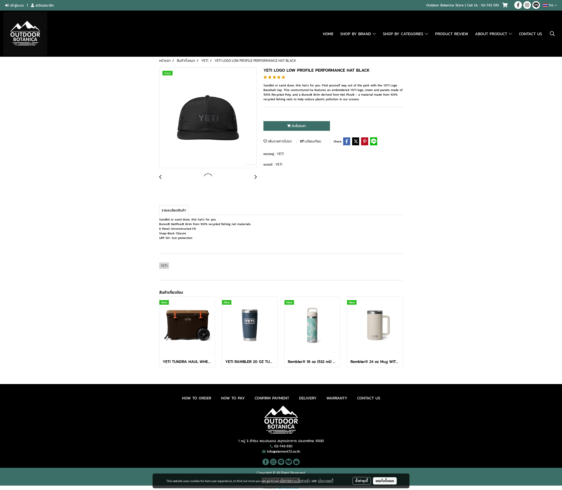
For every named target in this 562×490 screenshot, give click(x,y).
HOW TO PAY (233, 398)
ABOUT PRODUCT (492, 34)
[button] (552, 33)
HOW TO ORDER (196, 398)
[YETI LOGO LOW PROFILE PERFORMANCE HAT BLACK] (208, 118)
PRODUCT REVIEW (451, 34)
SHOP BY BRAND (356, 34)
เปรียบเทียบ (312, 141)
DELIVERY (308, 398)
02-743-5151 (283, 446)
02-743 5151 (490, 5)
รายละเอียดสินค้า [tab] (174, 210)
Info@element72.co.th (283, 451)
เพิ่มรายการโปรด (279, 141)
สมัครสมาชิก (44, 5)
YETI (280, 153)
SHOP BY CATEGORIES (404, 34)
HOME (328, 34)
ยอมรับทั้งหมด (385, 481)
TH (551, 5)
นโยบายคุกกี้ (325, 481)
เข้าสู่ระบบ (16, 5)
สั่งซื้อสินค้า (298, 126)
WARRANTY (336, 398)
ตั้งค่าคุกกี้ (361, 481)
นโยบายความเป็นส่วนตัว (295, 481)
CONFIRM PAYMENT (272, 398)
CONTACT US (530, 34)
